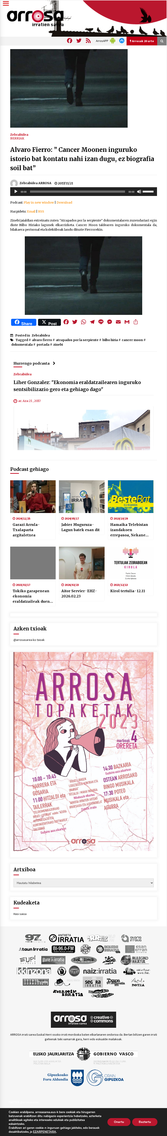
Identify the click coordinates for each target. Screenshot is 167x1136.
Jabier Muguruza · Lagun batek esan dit (80, 527)
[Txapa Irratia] (116, 982)
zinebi (58, 345)
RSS (41, 211)
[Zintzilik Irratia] (101, 993)
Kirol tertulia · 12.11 (127, 591)
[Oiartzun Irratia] (137, 971)
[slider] (149, 191)
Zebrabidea (19, 134)
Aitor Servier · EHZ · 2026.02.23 (78, 593)
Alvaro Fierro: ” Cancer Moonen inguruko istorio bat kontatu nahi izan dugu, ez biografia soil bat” (82, 159)
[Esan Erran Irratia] (136, 949)
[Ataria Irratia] (132, 938)
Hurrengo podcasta (31, 363)
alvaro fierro (42, 340)
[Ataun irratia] (33, 949)
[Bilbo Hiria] (63, 949)
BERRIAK (17, 138)
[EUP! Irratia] (28, 960)
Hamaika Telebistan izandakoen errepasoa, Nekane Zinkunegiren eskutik (129, 530)
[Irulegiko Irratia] (134, 960)
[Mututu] (139, 191)
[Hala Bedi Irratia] (83, 960)
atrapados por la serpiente (77, 340)
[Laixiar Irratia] (74, 971)
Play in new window (39, 202)
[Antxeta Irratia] (66, 938)
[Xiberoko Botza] (138, 982)
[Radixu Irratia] (67, 982)
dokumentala (22, 345)
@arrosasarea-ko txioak (29, 640)
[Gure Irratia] (53, 960)
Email (31, 211)
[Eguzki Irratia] (108, 949)
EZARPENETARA (44, 1132)
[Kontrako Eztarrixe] (61, 971)
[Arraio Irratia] (101, 938)
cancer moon (132, 340)
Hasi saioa (20, 914)
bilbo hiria (110, 340)
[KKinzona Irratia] (34, 971)
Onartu (119, 1122)
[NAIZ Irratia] (100, 971)
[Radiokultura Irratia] (35, 982)
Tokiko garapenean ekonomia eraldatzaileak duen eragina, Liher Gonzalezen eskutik (31, 596)
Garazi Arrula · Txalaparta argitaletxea (26, 529)
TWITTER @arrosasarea (23, 1102)
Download (64, 202)
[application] (83, 191)
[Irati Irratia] (109, 960)
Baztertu (145, 1122)
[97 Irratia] (35, 938)
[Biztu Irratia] (85, 949)
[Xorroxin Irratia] (68, 993)
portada (43, 345)
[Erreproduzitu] (16, 191)
